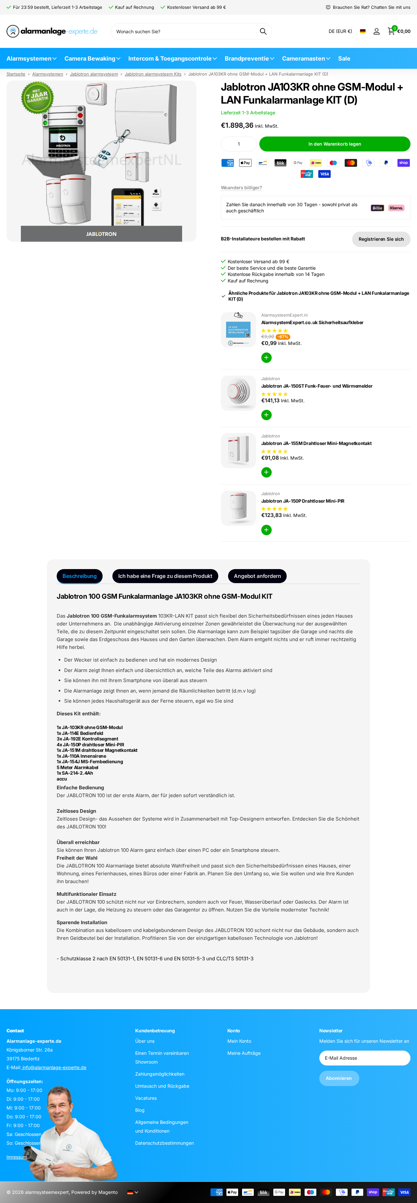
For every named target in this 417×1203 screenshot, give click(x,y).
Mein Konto (239, 1041)
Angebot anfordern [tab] (257, 576)
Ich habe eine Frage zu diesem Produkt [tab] (165, 576)
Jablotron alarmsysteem (94, 74)
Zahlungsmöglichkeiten (159, 1074)
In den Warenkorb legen (335, 144)
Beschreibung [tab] (80, 576)
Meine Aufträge (244, 1053)
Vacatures (146, 1098)
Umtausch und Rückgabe (162, 1086)
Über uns (144, 1041)
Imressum (17, 1157)
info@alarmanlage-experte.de (53, 1067)
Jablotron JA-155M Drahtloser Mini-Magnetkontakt (316, 443)
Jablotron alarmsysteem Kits (153, 74)
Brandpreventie (247, 58)
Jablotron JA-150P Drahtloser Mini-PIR (303, 501)
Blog (140, 1110)
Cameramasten (303, 58)
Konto (233, 1030)
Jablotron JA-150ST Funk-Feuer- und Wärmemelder (317, 386)
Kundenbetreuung (155, 1030)
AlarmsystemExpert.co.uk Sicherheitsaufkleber (312, 322)
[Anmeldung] (376, 31)
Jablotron (270, 378)
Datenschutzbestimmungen (164, 1143)
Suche (263, 31)
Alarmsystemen (29, 58)
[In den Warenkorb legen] (266, 357)
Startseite (16, 74)
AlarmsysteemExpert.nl (284, 315)
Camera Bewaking (90, 58)
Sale (344, 58)
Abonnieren (339, 1078)
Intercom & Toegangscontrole (170, 58)
